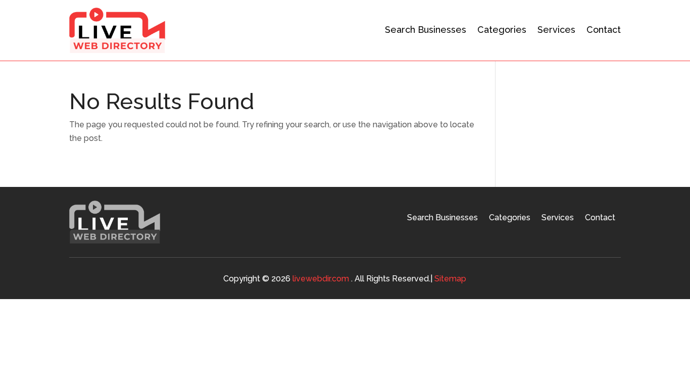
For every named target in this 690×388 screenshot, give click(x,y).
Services (556, 29)
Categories (501, 29)
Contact (603, 29)
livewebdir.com (320, 278)
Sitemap (450, 278)
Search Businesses (425, 29)
